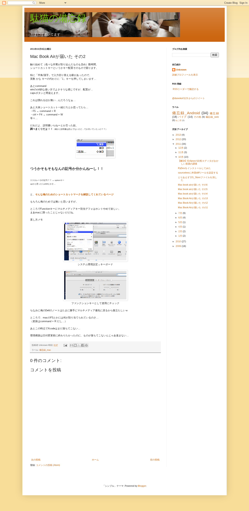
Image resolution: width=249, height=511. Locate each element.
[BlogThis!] (75, 345)
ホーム (95, 459)
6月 (180, 217)
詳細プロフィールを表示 (185, 74)
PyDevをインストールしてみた (194, 168)
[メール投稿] (65, 345)
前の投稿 (155, 459)
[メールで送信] (72, 345)
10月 (181, 157)
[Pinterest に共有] (86, 345)
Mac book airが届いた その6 (193, 184)
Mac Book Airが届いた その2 (193, 202)
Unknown (181, 69)
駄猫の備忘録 (58, 18)
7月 (180, 213)
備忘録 (214, 113)
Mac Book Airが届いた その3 (193, 198)
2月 (180, 231)
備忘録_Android (186, 113)
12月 (181, 147)
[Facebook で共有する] (83, 345)
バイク (182, 116)
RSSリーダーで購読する (186, 89)
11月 (181, 152)
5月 (180, 222)
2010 (179, 241)
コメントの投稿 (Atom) (48, 465)
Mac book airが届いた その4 (193, 193)
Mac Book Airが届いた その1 (193, 207)
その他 (197, 117)
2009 (179, 246)
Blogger (142, 486)
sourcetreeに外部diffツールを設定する (198, 172)
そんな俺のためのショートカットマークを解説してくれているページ (74, 194)
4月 (180, 226)
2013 (179, 134)
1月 (180, 236)
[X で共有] (79, 345)
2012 (179, 139)
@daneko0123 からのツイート (188, 98)
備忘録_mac (45, 350)
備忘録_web (212, 117)
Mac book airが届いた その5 (193, 189)
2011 (179, 144)
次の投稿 (35, 459)
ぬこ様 (178, 120)
